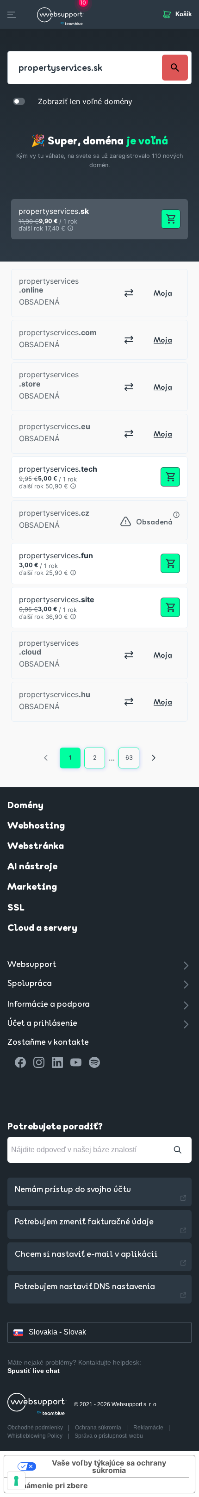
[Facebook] (20, 1062)
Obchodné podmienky (35, 1427)
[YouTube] (75, 1062)
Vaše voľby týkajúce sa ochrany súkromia (109, 1466)
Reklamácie (149, 1427)
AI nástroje (32, 867)
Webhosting (36, 826)
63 (129, 757)
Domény (25, 806)
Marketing (32, 887)
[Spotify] (94, 1062)
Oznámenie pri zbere (50, 1485)
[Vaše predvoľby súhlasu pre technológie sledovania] (16, 1481)
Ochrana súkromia (99, 1427)
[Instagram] (38, 1062)
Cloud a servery (42, 928)
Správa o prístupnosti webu (109, 1436)
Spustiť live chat (33, 1370)
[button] (99, 219)
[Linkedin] (57, 1062)
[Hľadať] (178, 1150)
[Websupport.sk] (60, 14)
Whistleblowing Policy (35, 1436)
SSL (16, 908)
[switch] (19, 101)
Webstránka (35, 846)
